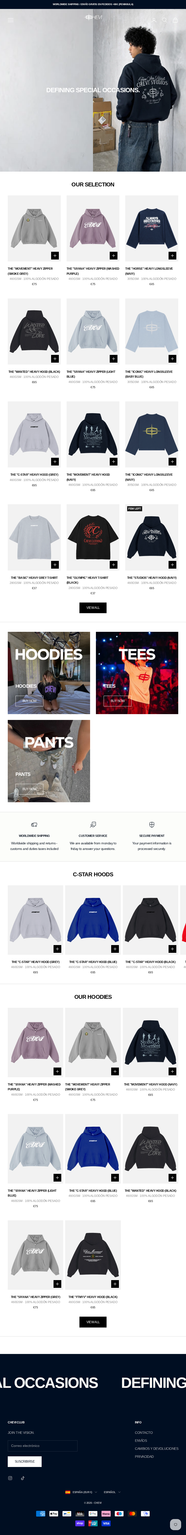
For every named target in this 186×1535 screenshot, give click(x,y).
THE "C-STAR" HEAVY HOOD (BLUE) (93, 962)
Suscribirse (25, 1461)
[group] (93, 90)
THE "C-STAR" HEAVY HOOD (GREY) (34, 474)
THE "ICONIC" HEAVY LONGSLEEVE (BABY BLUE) (148, 374)
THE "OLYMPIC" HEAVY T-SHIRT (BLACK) (87, 580)
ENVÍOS (141, 1441)
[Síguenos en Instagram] (10, 1478)
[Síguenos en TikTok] (22, 1478)
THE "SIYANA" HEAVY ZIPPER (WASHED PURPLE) (93, 271)
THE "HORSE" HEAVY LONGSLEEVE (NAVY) (149, 271)
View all (93, 608)
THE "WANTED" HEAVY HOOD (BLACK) (34, 372)
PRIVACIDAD (144, 1457)
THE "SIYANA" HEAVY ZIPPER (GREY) (35, 1297)
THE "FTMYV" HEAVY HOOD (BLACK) (93, 1297)
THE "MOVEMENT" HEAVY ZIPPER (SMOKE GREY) (30, 271)
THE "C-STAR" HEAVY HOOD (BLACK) (150, 962)
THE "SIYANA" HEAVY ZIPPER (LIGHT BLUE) (91, 374)
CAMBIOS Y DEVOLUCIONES (156, 1449)
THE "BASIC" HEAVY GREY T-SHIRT (34, 578)
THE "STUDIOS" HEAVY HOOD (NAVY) (152, 578)
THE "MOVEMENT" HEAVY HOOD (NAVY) (88, 477)
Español (110, 1492)
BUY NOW (29, 701)
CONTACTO (144, 1433)
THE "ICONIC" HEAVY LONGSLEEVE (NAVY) (148, 477)
